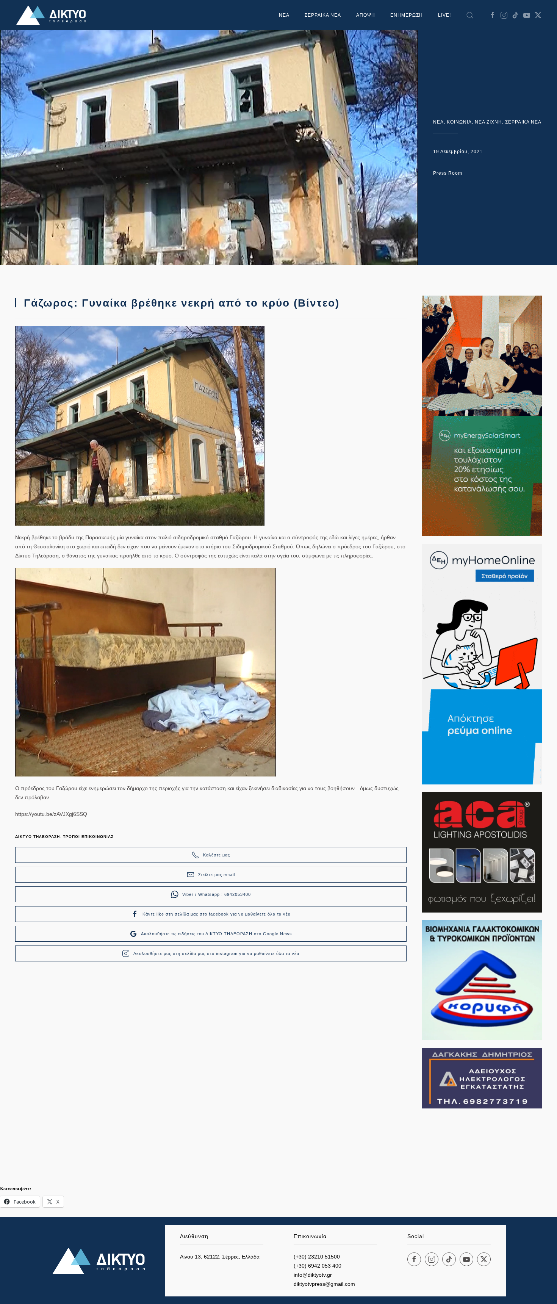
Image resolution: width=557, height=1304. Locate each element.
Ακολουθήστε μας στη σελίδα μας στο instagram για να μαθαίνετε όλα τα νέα (216, 953)
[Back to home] (53, 15)
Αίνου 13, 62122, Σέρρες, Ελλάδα (220, 1257)
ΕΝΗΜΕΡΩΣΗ (406, 15)
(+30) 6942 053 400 (317, 1266)
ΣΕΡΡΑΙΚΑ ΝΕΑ (323, 15)
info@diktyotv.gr (313, 1275)
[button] (470, 15)
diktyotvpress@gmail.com (324, 1284)
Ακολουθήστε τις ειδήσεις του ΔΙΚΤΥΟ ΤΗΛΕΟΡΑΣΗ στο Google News (216, 933)
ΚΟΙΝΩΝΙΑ (459, 122)
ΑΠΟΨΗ (365, 15)
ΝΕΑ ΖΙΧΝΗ (488, 122)
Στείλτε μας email (216, 874)
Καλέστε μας (216, 855)
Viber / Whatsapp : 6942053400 (216, 894)
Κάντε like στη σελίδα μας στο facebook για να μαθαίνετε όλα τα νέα (216, 914)
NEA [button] (284, 15)
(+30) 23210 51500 (317, 1257)
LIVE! (444, 15)
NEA (438, 122)
